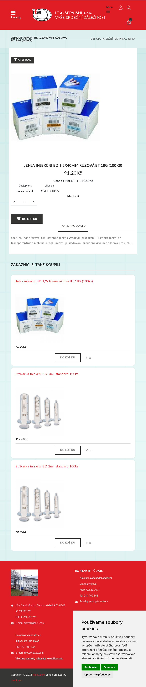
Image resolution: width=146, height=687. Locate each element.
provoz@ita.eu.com (34, 623)
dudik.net (16, 680)
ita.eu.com (39, 675)
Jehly (131, 39)
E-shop (95, 39)
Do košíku (29, 219)
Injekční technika (114, 39)
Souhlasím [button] (90, 667)
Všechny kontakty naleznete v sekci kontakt (39, 658)
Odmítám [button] (109, 667)
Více (88, 357)
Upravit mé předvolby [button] (97, 674)
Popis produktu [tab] (73, 225)
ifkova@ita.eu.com (34, 653)
